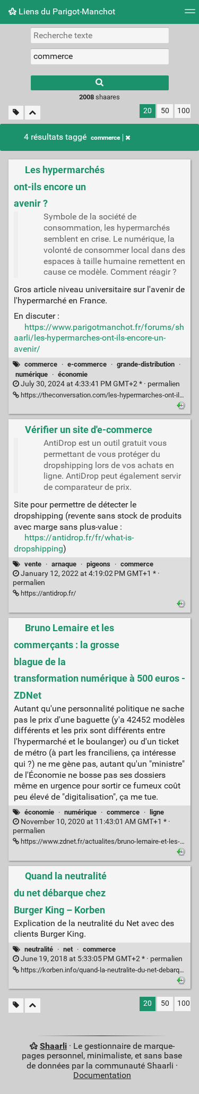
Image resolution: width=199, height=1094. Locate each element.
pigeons (98, 564)
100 (183, 110)
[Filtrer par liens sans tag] (15, 113)
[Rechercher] (100, 82)
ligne (157, 812)
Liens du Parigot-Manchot (65, 11)
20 (147, 110)
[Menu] (190, 15)
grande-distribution (146, 364)
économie (73, 374)
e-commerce (87, 364)
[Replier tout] (32, 113)
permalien (99, 383)
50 (165, 110)
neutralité (38, 949)
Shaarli (53, 1046)
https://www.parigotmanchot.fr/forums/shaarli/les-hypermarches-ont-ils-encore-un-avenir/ (99, 338)
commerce (105, 137)
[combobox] (100, 56)
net (68, 949)
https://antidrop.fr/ (47, 593)
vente (32, 564)
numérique (31, 374)
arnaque (63, 564)
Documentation (102, 1075)
